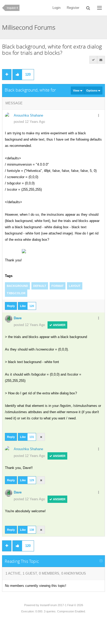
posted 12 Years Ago (29, 122)
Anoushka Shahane (28, 115)
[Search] (88, 8)
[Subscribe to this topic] (101, 60)
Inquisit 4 (12, 7)
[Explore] (99, 8)
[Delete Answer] (41, 437)
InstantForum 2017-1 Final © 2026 (61, 605)
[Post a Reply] (6, 74)
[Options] (98, 115)
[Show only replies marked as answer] (93, 60)
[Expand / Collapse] (101, 561)
